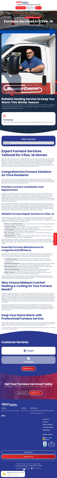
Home (17, 17)
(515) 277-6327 (36, 393)
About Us (45, 422)
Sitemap (39, 465)
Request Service (20, 8)
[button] (38, 7)
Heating (21, 17)
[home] (28, 2)
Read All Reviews (28, 368)
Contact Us (46, 419)
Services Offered (48, 424)
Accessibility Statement (21, 465)
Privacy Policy (33, 465)
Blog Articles (46, 430)
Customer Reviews (48, 427)
